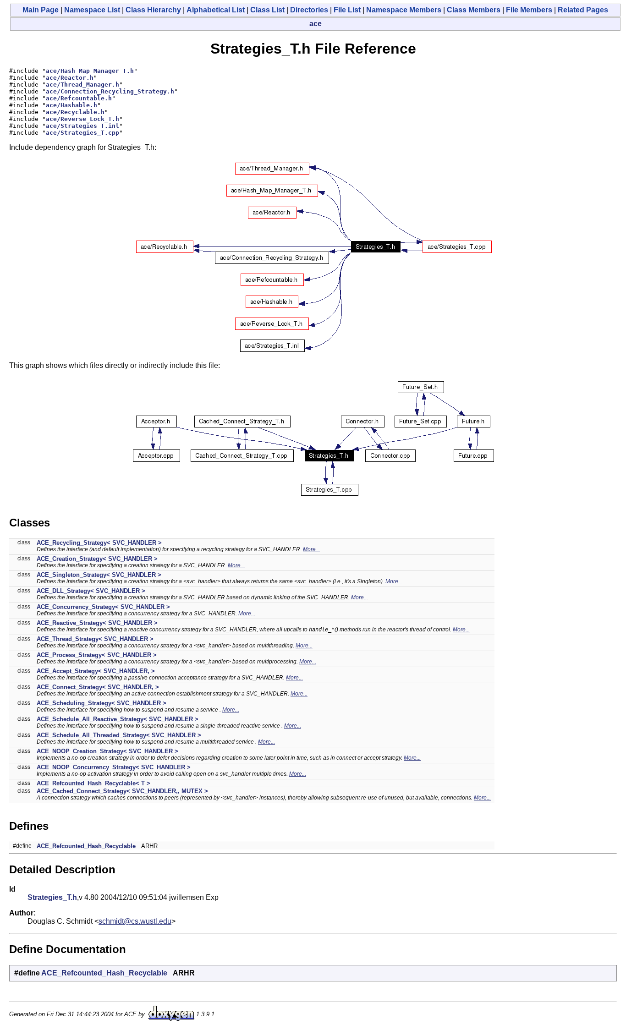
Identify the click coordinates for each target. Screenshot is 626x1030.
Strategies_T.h (52, 897)
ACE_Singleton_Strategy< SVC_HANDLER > (99, 574)
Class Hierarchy (153, 10)
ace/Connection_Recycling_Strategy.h (110, 91)
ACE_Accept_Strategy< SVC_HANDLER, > (96, 671)
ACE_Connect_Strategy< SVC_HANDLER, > (98, 687)
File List (347, 10)
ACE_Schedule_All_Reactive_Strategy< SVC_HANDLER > (117, 719)
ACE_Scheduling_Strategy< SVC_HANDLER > (101, 703)
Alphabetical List (216, 10)
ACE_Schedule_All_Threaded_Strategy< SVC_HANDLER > (119, 735)
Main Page (40, 10)
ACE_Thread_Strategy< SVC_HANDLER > (95, 639)
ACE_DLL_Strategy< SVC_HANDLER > (91, 590)
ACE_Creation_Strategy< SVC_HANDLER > (97, 558)
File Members (529, 10)
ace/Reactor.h (69, 77)
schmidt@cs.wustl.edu (135, 921)
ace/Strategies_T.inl (82, 125)
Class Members (473, 10)
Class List (267, 10)
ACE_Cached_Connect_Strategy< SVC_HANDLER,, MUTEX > (122, 791)
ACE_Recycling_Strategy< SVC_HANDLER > (99, 542)
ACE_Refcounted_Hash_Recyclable (86, 846)
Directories (309, 10)
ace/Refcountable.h (79, 98)
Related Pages (583, 10)
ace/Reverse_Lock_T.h (82, 118)
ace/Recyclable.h (75, 112)
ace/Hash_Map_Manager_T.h (90, 70)
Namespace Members (403, 10)
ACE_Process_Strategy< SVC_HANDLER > (97, 655)
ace (315, 23)
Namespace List (92, 10)
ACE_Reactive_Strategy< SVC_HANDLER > (97, 622)
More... (311, 549)
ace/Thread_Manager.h (82, 84)
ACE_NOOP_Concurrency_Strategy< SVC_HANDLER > (114, 767)
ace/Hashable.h (71, 105)
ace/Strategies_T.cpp (82, 132)
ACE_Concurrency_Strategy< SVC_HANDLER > (103, 606)
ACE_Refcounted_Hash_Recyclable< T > (93, 783)
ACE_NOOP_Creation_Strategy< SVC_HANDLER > (107, 751)
